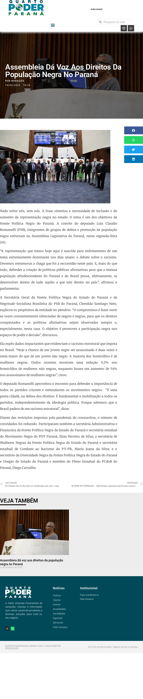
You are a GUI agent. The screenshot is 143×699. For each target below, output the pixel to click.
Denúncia (58, 622)
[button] (53, 25)
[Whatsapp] (131, 28)
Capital (57, 600)
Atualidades (59, 609)
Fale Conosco (60, 627)
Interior (57, 604)
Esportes (57, 618)
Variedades (59, 613)
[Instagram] (124, 28)
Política (57, 595)
